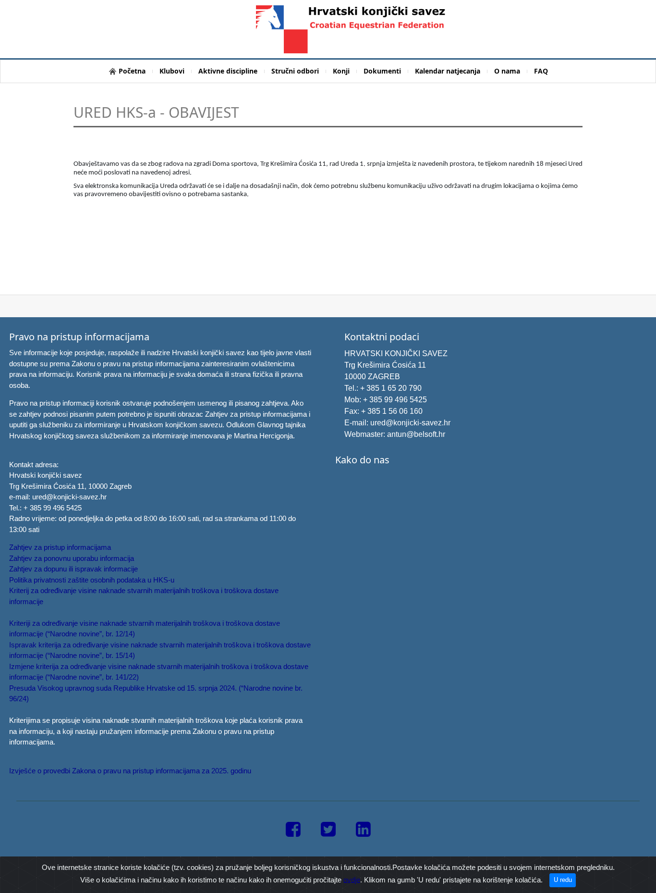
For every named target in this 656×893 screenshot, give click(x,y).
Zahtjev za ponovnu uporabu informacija (71, 558)
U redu (563, 879)
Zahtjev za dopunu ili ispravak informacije (73, 569)
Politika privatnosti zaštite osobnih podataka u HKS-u (91, 580)
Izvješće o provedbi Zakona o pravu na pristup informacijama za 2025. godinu (130, 771)
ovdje (351, 879)
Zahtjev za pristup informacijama (60, 547)
